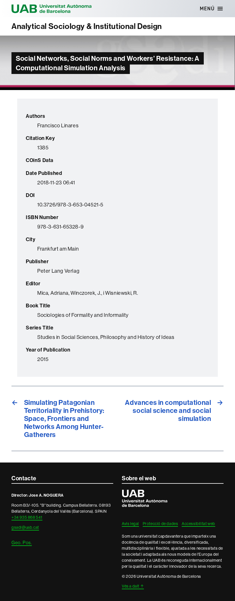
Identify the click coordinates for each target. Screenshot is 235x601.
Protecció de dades (160, 523)
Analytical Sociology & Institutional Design (86, 26)
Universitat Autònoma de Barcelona (51, 8)
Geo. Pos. (21, 542)
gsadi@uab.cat (25, 527)
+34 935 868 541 (26, 517)
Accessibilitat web (198, 523)
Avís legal (130, 523)
